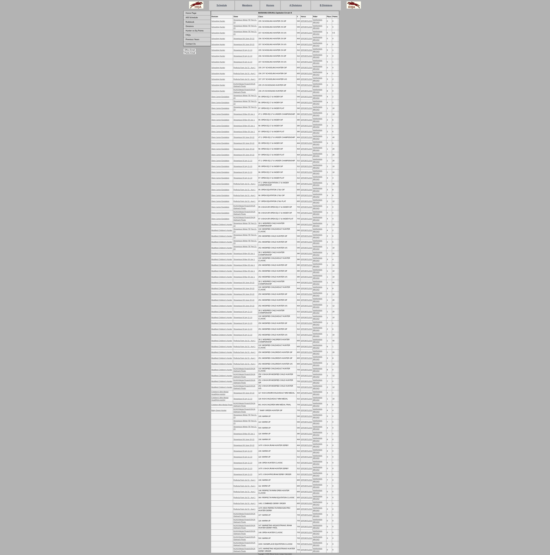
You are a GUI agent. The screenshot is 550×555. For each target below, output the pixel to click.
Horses (270, 5)
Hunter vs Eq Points (195, 30)
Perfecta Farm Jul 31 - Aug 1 (244, 68)
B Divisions (326, 5)
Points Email (189, 53)
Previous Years (192, 39)
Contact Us (191, 44)
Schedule (222, 5)
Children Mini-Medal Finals (221, 405)
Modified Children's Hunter (221, 225)
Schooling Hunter (218, 21)
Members (247, 5)
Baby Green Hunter (218, 410)
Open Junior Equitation (220, 97)
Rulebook (190, 22)
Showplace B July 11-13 (242, 50)
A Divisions (295, 5)
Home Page (191, 13)
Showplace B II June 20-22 (243, 39)
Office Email (189, 50)
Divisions (190, 26)
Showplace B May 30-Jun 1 (244, 114)
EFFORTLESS (306, 21)
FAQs (188, 35)
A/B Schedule (192, 17)
